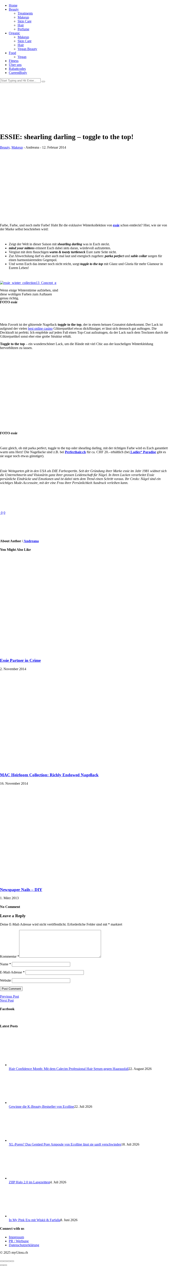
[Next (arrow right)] (5, 1265)
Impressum (16, 1237)
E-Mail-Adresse (12, 972)
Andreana (31, 541)
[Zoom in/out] (12, 1261)
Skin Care (24, 21)
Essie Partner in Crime (20, 660)
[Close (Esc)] (2, 1261)
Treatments (25, 13)
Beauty (14, 9)
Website (5, 980)
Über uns (15, 65)
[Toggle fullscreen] (9, 1261)
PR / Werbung (19, 1241)
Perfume (23, 29)
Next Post (7, 1000)
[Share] (5, 1261)
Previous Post (9, 996)
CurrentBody (18, 73)
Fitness (13, 61)
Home (13, 5)
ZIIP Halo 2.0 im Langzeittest (29, 1182)
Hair (21, 25)
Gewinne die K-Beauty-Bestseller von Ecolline (41, 1106)
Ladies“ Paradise (143, 452)
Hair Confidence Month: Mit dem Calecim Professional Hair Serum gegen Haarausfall (69, 1069)
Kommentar (9, 956)
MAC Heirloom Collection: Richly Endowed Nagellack (49, 775)
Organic (14, 33)
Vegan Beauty (27, 49)
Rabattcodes (17, 69)
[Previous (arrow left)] (2, 1265)
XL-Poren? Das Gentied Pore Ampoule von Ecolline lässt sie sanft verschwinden (65, 1144)
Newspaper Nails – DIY (21, 889)
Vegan (22, 57)
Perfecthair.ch (75, 452)
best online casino (40, 328)
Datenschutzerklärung (24, 1245)
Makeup (23, 17)
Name (5, 964)
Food (12, 53)
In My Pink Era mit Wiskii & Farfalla (34, 1220)
